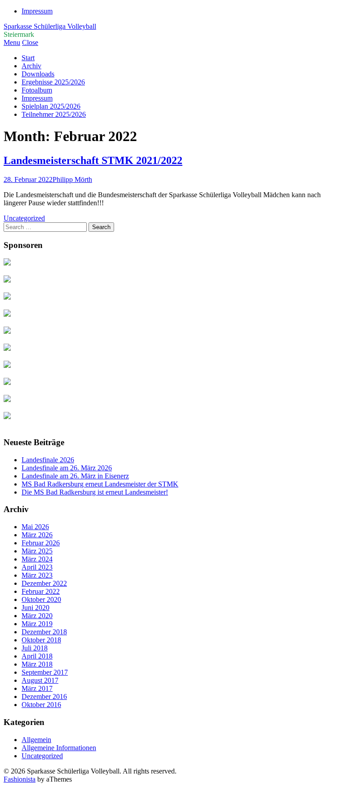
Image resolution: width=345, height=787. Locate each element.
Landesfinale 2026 (48, 460)
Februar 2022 (41, 591)
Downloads (38, 74)
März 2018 (37, 664)
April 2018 (37, 656)
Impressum (37, 11)
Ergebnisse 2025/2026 (53, 82)
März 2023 (37, 575)
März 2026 (37, 535)
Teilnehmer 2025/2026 (54, 114)
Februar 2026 (41, 543)
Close (30, 42)
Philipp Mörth (72, 179)
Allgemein (36, 739)
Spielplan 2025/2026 (51, 106)
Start (28, 58)
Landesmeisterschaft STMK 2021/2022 (93, 160)
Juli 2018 (35, 648)
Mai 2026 (35, 527)
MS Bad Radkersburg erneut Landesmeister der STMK (100, 484)
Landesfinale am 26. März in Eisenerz (75, 476)
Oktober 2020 (41, 599)
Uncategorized (24, 218)
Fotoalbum (37, 90)
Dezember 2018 (44, 632)
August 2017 (40, 680)
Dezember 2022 (44, 583)
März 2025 (37, 551)
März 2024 (37, 559)
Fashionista (19, 779)
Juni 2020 (35, 607)
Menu (12, 42)
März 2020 (37, 615)
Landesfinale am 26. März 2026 (67, 468)
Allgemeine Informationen (59, 748)
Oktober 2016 (41, 704)
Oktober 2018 (41, 640)
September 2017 (45, 672)
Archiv (31, 66)
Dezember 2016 (44, 696)
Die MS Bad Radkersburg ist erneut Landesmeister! (95, 492)
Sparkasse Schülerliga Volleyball (50, 26)
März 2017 (37, 688)
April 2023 (37, 567)
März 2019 (37, 624)
